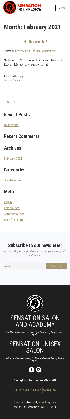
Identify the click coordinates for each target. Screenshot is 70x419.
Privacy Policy (20, 402)
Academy (36, 389)
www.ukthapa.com (47, 402)
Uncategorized (21, 76)
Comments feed (14, 214)
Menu (62, 7)
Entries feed (12, 208)
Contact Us (49, 389)
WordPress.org (13, 220)
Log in (8, 202)
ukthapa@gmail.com (46, 51)
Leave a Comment (13, 80)
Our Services (21, 389)
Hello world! (35, 42)
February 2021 (13, 158)
